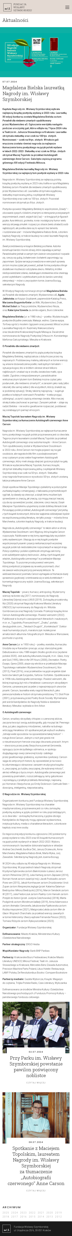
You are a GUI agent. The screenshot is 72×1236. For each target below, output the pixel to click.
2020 (49, 1212)
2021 (41, 1212)
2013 (49, 1216)
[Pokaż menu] (67, 7)
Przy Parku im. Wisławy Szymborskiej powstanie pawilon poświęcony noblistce (36, 1066)
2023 (23, 1212)
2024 (14, 1212)
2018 (6, 1216)
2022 (32, 1212)
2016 (23, 1216)
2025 (6, 1212)
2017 (14, 1216)
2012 (58, 1216)
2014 (41, 1216)
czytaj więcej (36, 1082)
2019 (58, 1212)
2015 (32, 1216)
